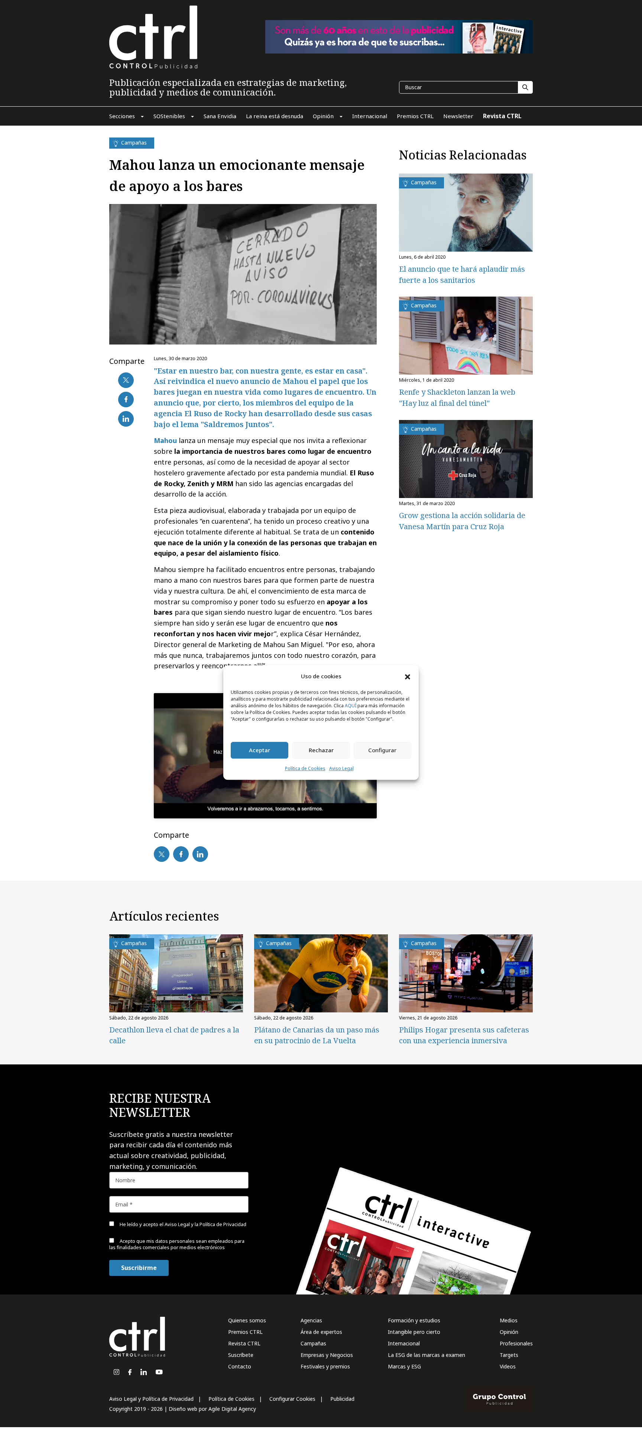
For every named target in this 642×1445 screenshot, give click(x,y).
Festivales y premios (325, 1366)
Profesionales (516, 1343)
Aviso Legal (341, 768)
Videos (508, 1366)
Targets (509, 1354)
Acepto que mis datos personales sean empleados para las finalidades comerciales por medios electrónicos (176, 1244)
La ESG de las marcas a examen (426, 1354)
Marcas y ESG (404, 1366)
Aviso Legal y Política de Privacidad (151, 1398)
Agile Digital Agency (232, 1408)
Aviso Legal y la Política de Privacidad (205, 1224)
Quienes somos (247, 1320)
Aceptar (259, 750)
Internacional (404, 1343)
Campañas (313, 1343)
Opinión (509, 1331)
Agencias (311, 1320)
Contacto (239, 1366)
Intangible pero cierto (414, 1331)
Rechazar (321, 750)
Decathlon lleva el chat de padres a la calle (174, 1035)
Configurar (382, 750)
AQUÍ (350, 705)
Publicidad (342, 1398)
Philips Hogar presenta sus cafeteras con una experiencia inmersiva (464, 1035)
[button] (407, 676)
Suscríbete (240, 1354)
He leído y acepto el (182, 1224)
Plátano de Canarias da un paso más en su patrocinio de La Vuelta (316, 1035)
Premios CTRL (245, 1331)
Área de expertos (321, 1331)
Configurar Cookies (292, 1398)
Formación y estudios (414, 1320)
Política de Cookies (305, 768)
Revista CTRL (244, 1343)
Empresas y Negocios (327, 1354)
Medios (509, 1320)
